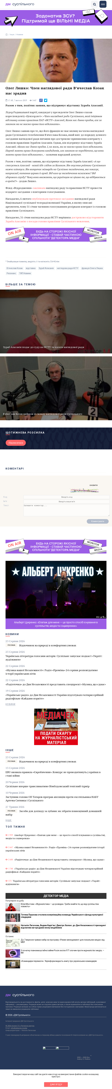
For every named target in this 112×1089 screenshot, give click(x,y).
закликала (39, 188)
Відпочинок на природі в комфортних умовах (47, 645)
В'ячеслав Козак (15, 268)
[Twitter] (45, 100)
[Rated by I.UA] (49, 1049)
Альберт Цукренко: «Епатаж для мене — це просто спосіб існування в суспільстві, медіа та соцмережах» (55, 836)
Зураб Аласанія (46, 268)
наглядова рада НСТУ (67, 268)
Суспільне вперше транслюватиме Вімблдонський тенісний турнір (47, 786)
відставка (30, 268)
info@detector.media (19, 1028)
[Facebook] (41, 100)
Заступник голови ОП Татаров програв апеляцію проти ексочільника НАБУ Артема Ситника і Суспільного (52, 798)
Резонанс (11, 273)
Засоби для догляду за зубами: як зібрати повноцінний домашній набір (53, 812)
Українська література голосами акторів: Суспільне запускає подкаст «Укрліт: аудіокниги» (54, 657)
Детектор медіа (56, 896)
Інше (12, 34)
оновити (94, 485)
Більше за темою (21, 284)
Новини (19, 34)
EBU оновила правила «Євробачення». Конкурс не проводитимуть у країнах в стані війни (53, 773)
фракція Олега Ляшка (92, 268)
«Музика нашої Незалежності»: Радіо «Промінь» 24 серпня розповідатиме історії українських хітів (52, 671)
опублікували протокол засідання (52, 198)
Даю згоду (56, 1084)
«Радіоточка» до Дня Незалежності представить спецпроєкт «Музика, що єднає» (56, 684)
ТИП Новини (25, 273)
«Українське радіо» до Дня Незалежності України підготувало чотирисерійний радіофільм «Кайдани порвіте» (55, 696)
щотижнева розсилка (25, 432)
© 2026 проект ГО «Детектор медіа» (20, 1026)
